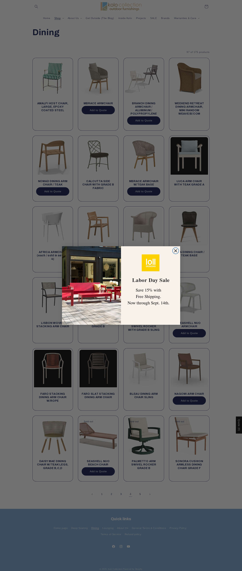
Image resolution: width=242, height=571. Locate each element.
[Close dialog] (176, 251)
